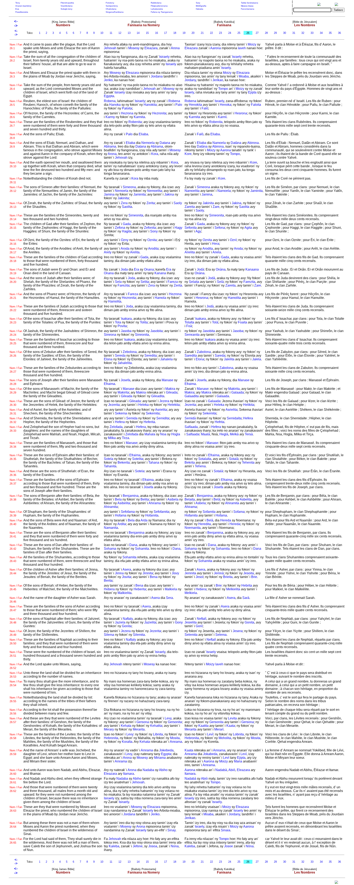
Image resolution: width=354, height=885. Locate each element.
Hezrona (127, 113)
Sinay (171, 830)
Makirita (123, 392)
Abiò (231, 770)
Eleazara (151, 48)
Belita (145, 499)
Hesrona (241, 113)
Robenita (135, 122)
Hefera (120, 422)
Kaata (230, 725)
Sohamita (142, 548)
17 (165, 32)
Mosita (175, 738)
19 (184, 32)
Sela (118, 281)
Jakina (169, 194)
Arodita (153, 248)
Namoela (219, 142)
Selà (220, 281)
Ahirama (155, 503)
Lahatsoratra (157, 9)
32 (303, 32)
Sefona (219, 227)
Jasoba (126, 331)
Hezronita (159, 113)
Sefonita (191, 227)
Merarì (219, 729)
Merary (109, 729)
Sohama (110, 548)
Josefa (125, 380)
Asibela (172, 499)
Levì (210, 734)
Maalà (205, 434)
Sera (169, 597)
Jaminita (139, 194)
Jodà (200, 269)
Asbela (200, 503)
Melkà (234, 434)
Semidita (162, 418)
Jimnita (148, 573)
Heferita (149, 422)
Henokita (195, 104)
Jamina (109, 194)
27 (257, 32)
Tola (118, 322)
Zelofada (116, 427)
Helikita (248, 404)
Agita (248, 227)
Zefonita (150, 227)
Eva (17, 9)
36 (339, 32)
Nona (175, 846)
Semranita (192, 334)
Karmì (222, 117)
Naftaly (128, 618)
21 (202, 32)
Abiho (163, 770)
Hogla (175, 434)
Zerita (150, 203)
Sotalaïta (204, 459)
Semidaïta (234, 418)
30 (284, 32)
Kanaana (252, 269)
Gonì (199, 626)
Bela (118, 499)
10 (102, 32)
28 (266, 32)
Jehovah (110, 48)
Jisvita (126, 577)
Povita (122, 326)
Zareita (190, 206)
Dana (133, 545)
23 (220, 32)
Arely (107, 252)
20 (193, 32)
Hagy (178, 227)
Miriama (160, 757)
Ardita (121, 524)
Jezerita (114, 404)
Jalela (256, 359)
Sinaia (225, 830)
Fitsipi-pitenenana (159, 6)
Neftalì (201, 618)
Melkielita (233, 589)
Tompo (223, 88)
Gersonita (175, 722)
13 (129, 32)
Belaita (190, 499)
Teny (17, 3)
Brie (254, 577)
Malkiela (171, 589)
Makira (170, 388)
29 (275, 32)
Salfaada (191, 427)
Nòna (250, 846)
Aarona (215, 48)
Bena (154, 577)
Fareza (173, 281)
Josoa (152, 846)
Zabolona (204, 352)
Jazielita (150, 622)
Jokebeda (166, 750)
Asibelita (123, 503)
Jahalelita (125, 363)
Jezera (164, 401)
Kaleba (114, 846)
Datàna (236, 142)
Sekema (121, 413)
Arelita (135, 252)
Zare (216, 206)
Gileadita (157, 396)
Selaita (194, 281)
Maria (238, 761)
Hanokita (150, 104)
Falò (205, 108)
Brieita (228, 577)
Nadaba (148, 770)
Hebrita (246, 585)
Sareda (220, 355)
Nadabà (221, 770)
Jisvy (175, 573)
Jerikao (217, 80)
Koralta (127, 741)
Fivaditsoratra (21, 12)
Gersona (142, 722)
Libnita (158, 734)
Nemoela (148, 142)
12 (120, 32)
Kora (154, 154)
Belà (216, 499)
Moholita (225, 738)
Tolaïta (189, 322)
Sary (198, 3)
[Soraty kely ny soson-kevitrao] (336, 883)
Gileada (171, 392)
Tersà (249, 434)
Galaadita (192, 396)
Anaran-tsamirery (23, 6)
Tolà (215, 322)
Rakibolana (156, 3)
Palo (178, 104)
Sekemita (153, 413)
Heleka (143, 404)
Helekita (174, 404)
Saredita (191, 355)
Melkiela (191, 593)
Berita (108, 580)
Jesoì (199, 577)
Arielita (190, 252)
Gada (127, 224)
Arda (144, 520)
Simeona (129, 187)
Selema (221, 634)
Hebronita (111, 738)
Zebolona (130, 352)
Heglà (223, 434)
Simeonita (135, 215)
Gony (179, 622)
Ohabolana (111, 9)
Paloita (127, 108)
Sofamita (209, 511)
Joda (124, 269)
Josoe (228, 846)
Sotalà (233, 459)
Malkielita (125, 593)
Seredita (150, 355)
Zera (124, 203)
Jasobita (156, 331)
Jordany (190, 80)
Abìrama (110, 146)
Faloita (256, 104)
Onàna (221, 269)
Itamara (128, 773)
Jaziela (120, 622)
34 (321, 32)
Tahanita (110, 466)
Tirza (125, 438)
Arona (175, 48)
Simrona (110, 334)
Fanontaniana (247, 9)
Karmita (139, 117)
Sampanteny (112, 6)
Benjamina (130, 495)
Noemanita (193, 527)
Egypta (109, 96)
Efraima (109, 384)
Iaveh (242, 48)
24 (229, 32)
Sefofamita (161, 511)
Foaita (242, 322)
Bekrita (190, 462)
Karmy (110, 117)
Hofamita (151, 515)
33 (312, 32)
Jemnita (190, 573)
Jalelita (229, 359)
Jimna (119, 573)
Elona (108, 359)
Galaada (237, 392)
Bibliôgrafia (201, 6)
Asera (127, 569)
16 (156, 32)
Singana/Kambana (115, 12)
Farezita (123, 285)
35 (330, 32)
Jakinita (123, 198)
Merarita (139, 729)
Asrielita (161, 409)
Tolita (144, 322)
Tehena (200, 466)
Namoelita (192, 190)
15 (147, 32)
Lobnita (238, 734)
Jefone (138, 846)
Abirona (253, 142)
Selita (145, 281)
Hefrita (219, 422)
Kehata (126, 725)
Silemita (139, 634)
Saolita (127, 206)
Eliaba (143, 134)
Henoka (225, 104)
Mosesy (134, 48)
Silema (109, 634)
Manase (167, 380)
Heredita (204, 524)
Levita (232, 718)
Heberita (140, 589)
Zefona (120, 227)
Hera (215, 243)
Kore (188, 154)
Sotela (108, 459)
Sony (154, 231)
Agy (198, 231)
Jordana (157, 76)
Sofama (239, 511)
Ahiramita (111, 506)
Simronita (142, 334)
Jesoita (248, 573)
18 (174, 32)
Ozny (124, 240)
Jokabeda (210, 754)
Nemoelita (154, 190)
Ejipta (252, 92)
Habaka (199, 9)
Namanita (111, 527)
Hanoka (115, 104)
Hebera (109, 589)
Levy (168, 718)
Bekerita (124, 462)
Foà (189, 326)
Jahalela (166, 359)
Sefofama (128, 511)
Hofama (120, 515)
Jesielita (191, 622)
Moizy (252, 44)
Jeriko (108, 80)
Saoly (178, 203)
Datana (165, 142)
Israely (237, 56)
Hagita (127, 231)
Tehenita (248, 462)
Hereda (225, 520)
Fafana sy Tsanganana (162, 12)
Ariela (216, 252)
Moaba (244, 76)
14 (138, 32)
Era (136, 269)
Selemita (191, 634)
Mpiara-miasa (247, 6)
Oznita (152, 240)
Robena (110, 101)
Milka (112, 438)
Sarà (245, 597)
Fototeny (110, 3)
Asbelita (246, 499)
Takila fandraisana (249, 3)
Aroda (125, 248)
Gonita (127, 626)
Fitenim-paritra (67, 3)
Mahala (149, 434)
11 (111, 32)
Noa (163, 434)
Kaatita (203, 725)
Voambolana (67, 6)
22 (211, 32)
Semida (131, 418)
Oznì (233, 240)
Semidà (190, 418)
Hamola (160, 297)
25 (239, 32)
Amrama (176, 741)
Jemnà (219, 573)
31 (294, 32)
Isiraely (164, 56)
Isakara (126, 318)
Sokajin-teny (66, 9)
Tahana (153, 462)
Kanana (160, 273)
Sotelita (137, 459)
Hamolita (114, 301)
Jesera (238, 631)
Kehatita (156, 725)
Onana (149, 269)
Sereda (120, 355)
